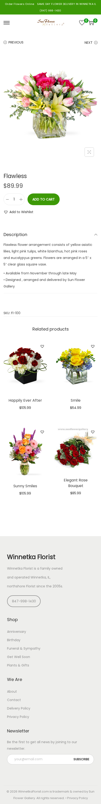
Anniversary (16, 631)
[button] (18, 212)
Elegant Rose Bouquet (76, 482)
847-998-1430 (24, 601)
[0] (82, 22)
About (12, 691)
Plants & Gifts (18, 665)
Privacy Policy (18, 716)
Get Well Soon (18, 657)
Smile (76, 400)
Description (15, 234)
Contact (14, 700)
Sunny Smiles (25, 486)
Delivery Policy (18, 708)
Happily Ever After (25, 400)
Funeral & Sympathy (23, 648)
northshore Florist (21, 586)
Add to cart (43, 199)
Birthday (13, 640)
